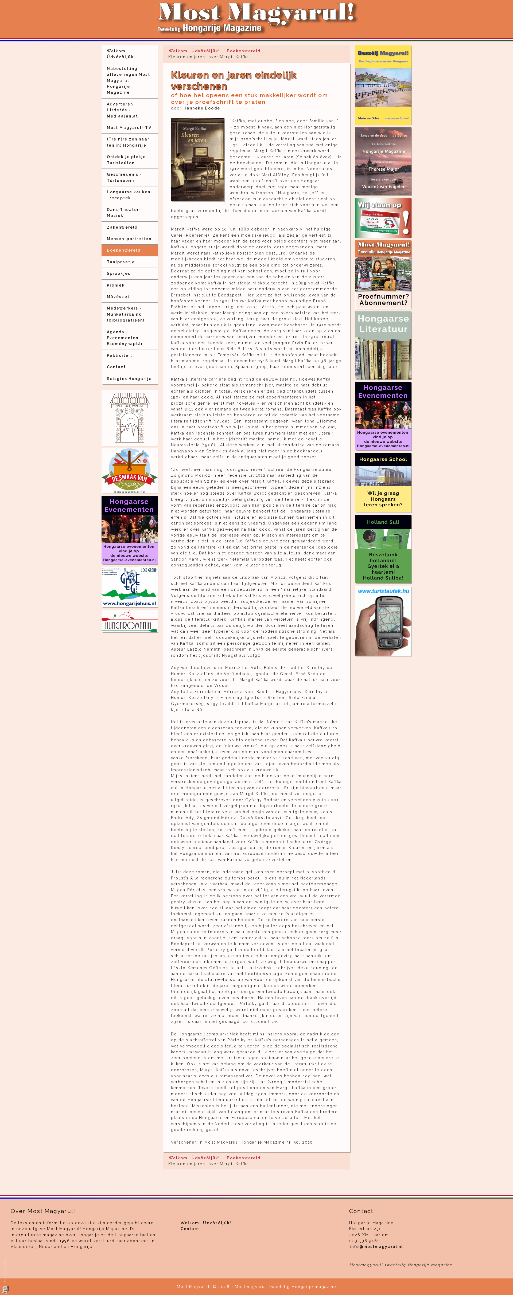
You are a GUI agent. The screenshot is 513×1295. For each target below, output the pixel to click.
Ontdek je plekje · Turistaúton (128, 160)
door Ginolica (4, 1270)
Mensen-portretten (129, 239)
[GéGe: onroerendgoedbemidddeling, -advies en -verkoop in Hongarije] (130, 587)
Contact (116, 367)
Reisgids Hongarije (129, 379)
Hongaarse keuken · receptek (129, 195)
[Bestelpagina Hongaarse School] (383, 85)
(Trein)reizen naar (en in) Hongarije (128, 142)
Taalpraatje (121, 262)
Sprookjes (118, 273)
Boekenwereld (124, 250)
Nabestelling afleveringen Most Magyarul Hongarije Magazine (128, 80)
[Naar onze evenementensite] (383, 416)
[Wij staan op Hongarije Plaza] (383, 218)
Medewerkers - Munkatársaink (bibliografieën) (126, 314)
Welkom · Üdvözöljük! (121, 54)
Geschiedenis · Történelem (124, 177)
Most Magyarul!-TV (129, 128)
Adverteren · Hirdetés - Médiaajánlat (122, 110)
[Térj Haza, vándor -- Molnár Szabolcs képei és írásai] (130, 418)
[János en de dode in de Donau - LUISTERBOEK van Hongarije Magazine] (383, 161)
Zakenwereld (122, 227)
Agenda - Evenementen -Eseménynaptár (125, 338)
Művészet (118, 297)
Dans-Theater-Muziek (124, 213)
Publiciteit (119, 355)
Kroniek (116, 285)
